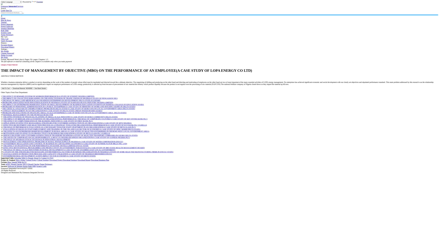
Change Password (7, 53)
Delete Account (6, 55)
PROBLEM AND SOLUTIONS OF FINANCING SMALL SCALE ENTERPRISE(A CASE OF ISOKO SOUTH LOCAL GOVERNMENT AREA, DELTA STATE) (64, 113)
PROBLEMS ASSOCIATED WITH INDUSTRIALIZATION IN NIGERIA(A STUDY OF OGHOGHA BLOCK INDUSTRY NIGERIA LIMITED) (57, 102)
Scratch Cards (6, 33)
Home (3, 18)
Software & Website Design (18, 166)
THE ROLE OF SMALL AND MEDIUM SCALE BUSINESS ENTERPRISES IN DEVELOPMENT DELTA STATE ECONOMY (51, 100)
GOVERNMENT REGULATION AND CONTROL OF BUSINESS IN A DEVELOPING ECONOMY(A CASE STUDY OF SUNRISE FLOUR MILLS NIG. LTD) (65, 144)
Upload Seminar (43, 160)
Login (3, 10)
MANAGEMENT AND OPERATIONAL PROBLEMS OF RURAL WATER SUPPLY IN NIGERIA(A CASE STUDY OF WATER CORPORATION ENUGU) (63, 142)
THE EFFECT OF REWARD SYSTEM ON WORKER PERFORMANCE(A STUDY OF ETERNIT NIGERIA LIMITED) (48, 96)
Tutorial (4, 22)
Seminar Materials (7, 29)
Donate (30, 158)
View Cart (4, 39)
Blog (9, 162)
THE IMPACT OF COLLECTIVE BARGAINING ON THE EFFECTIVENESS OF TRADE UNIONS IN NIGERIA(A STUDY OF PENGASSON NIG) (60, 98)
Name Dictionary (7, 35)
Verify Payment (6, 41)
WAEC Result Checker (13, 164)
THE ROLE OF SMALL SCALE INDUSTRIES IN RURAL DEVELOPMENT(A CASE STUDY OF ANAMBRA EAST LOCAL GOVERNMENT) (59, 150)
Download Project (56, 160)
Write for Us (21, 162)
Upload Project (31, 160)
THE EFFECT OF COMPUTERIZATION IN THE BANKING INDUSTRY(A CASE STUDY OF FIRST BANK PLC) (48, 121)
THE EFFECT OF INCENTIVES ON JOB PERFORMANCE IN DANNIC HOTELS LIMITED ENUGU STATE (45, 146)
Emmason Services (12, 6)
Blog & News (6, 20)
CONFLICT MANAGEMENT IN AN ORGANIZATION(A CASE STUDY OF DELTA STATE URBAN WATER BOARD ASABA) (52, 111)
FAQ (51, 158)
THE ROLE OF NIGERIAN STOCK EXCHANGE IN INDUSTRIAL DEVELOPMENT (36, 140)
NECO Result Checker (31, 164)
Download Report (83, 160)
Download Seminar (70, 160)
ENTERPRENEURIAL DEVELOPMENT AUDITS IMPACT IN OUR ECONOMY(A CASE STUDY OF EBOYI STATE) (49, 156)
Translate (39, 2)
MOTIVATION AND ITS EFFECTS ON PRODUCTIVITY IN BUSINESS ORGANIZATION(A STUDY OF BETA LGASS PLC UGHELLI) (56, 133)
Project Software (7, 26)
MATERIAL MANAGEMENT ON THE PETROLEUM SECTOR (28, 115)
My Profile (5, 51)
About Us (37, 158)
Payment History (7, 45)
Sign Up (9, 10)
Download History (7, 47)
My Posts (4, 57)
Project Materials (7, 24)
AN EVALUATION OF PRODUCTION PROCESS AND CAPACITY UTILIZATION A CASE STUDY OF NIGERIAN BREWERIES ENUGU (57, 154)
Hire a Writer (20, 160)
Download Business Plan (100, 160)
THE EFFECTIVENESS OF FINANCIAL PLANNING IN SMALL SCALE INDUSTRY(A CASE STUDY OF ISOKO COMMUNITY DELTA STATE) (60, 117)
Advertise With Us (21, 158)
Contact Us (45, 158)
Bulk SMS (5, 31)
